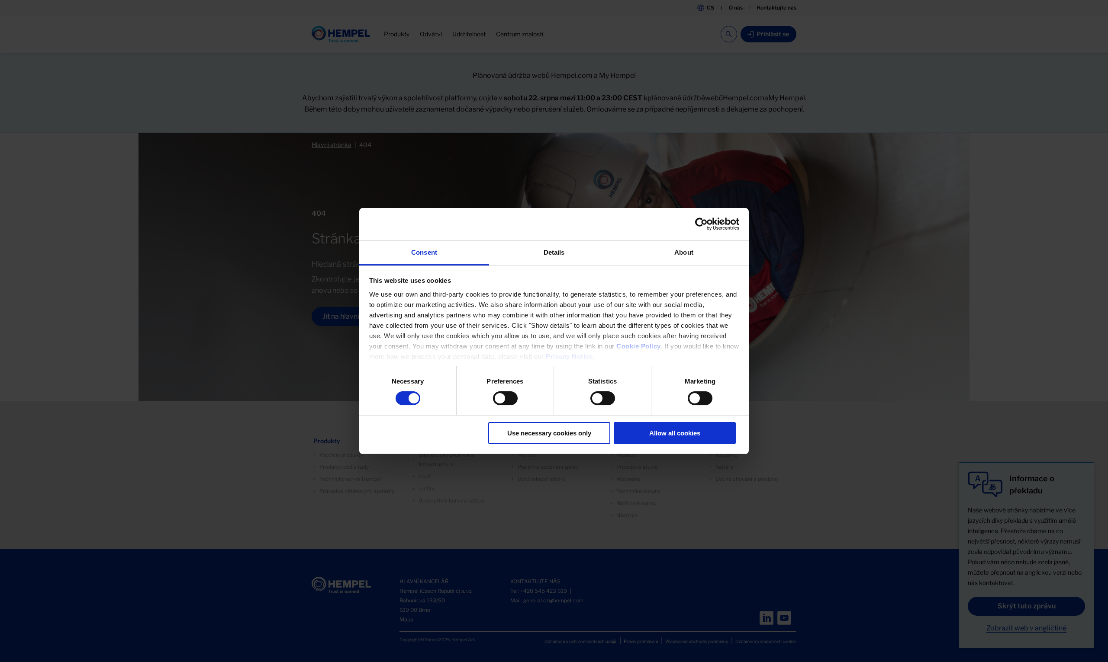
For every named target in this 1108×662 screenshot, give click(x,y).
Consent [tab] (424, 252)
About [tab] (683, 252)
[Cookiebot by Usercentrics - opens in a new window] (701, 223)
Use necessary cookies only (549, 433)
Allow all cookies (674, 433)
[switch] (505, 398)
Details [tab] (554, 252)
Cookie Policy (638, 346)
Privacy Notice (569, 356)
